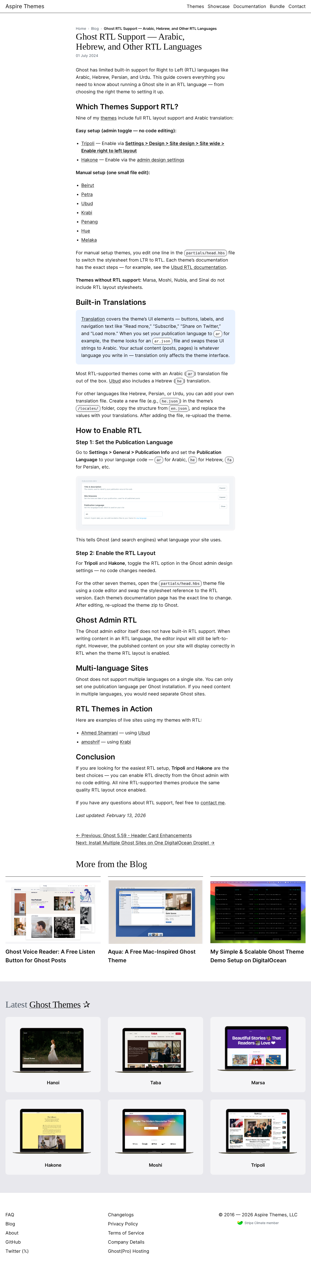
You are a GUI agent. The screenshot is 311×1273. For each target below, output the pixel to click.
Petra (87, 194)
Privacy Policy (123, 1224)
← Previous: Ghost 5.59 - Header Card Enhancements (134, 835)
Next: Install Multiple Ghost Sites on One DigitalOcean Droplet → (145, 842)
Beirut (87, 185)
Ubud (87, 203)
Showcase (219, 6)
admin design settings (160, 160)
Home (81, 28)
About (11, 1233)
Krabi (86, 212)
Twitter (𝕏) (17, 1251)
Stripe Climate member (262, 1223)
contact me (213, 802)
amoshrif (90, 742)
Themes (195, 6)
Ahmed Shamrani (99, 733)
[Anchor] (182, 106)
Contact (297, 6)
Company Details (126, 1242)
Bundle (277, 6)
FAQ (9, 1214)
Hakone (89, 160)
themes (109, 118)
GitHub (13, 1242)
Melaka (89, 240)
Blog (95, 28)
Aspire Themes (24, 6)
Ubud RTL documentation (198, 267)
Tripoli (87, 143)
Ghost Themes (55, 1004)
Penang (89, 221)
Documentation (249, 6)
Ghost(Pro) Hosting (128, 1251)
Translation (93, 319)
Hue (85, 231)
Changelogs (121, 1214)
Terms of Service (126, 1233)
